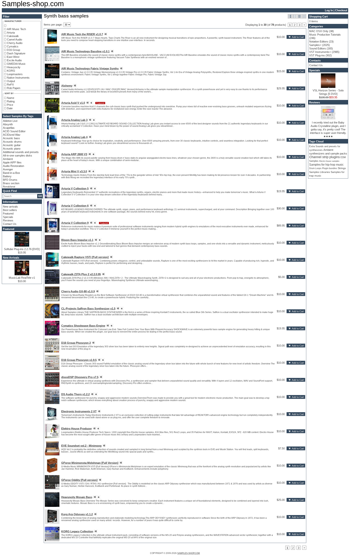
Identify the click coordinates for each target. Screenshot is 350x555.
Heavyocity (13, 67)
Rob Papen (13, 88)
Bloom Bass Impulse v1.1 (77, 239)
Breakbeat (9, 186)
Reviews (8, 220)
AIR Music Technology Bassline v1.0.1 (85, 51)
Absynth (8, 124)
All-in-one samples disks (17, 155)
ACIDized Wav (11, 134)
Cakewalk (13, 36)
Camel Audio (14, 39)
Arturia (11, 32)
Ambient (8, 158)
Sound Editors (317, 48)
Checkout (341, 10)
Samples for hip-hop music (326, 164)
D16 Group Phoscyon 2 (76, 342)
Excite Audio (14, 60)
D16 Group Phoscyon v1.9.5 (79, 359)
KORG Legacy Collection (77, 531)
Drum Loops (315, 168)
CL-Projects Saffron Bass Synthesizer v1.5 (88, 308)
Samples (314, 45)
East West (13, 56)
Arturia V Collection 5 (75, 188)
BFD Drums (10, 179)
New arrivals (10, 206)
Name (10, 97)
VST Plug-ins (317, 55)
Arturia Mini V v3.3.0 (74, 171)
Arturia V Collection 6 (75, 205)
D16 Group (13, 49)
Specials (8, 216)
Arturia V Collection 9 (75, 222)
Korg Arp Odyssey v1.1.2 (77, 514)
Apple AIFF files (12, 162)
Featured (8, 213)
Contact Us (9, 223)
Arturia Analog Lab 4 (74, 137)
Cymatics (12, 46)
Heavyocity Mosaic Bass (76, 497)
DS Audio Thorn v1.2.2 (75, 394)
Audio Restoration (13, 165)
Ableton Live (10, 120)
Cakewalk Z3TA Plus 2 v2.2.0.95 (81, 274)
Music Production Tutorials (325, 34)
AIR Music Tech (16, 29)
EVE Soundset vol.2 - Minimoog (81, 445)
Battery (7, 176)
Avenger (8, 169)
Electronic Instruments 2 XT (79, 411)
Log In (329, 10)
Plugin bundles (329, 168)
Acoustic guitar (12, 145)
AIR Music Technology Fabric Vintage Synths (90, 68)
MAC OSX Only (318, 31)
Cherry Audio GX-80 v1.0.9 (78, 291)
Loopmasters (15, 74)
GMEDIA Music (16, 63)
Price (10, 104)
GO (40, 196)
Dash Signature (16, 53)
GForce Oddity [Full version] (79, 479)
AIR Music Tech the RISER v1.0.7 (82, 34)
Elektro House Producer (76, 428)
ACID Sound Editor (14, 131)
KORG (11, 70)
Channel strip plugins (324, 157)
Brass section (11, 183)
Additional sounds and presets (21, 152)
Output (11, 81)
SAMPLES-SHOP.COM (188, 553)
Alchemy (66, 85)
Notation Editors (318, 41)
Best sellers (10, 210)
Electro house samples (329, 161)
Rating (11, 101)
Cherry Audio (14, 43)
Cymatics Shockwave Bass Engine (83, 325)
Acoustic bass (11, 138)
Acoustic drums (12, 141)
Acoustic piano (11, 148)
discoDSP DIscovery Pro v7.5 (79, 377)
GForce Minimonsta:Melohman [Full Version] (89, 462)
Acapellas (9, 127)
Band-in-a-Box (11, 172)
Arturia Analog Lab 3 (74, 119)
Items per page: (53, 24)
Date (10, 108)
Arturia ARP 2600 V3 (74, 154)
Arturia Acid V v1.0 (73, 102)
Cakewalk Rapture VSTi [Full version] (85, 257)
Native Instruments (18, 77)
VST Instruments (319, 51)
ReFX (10, 84)
